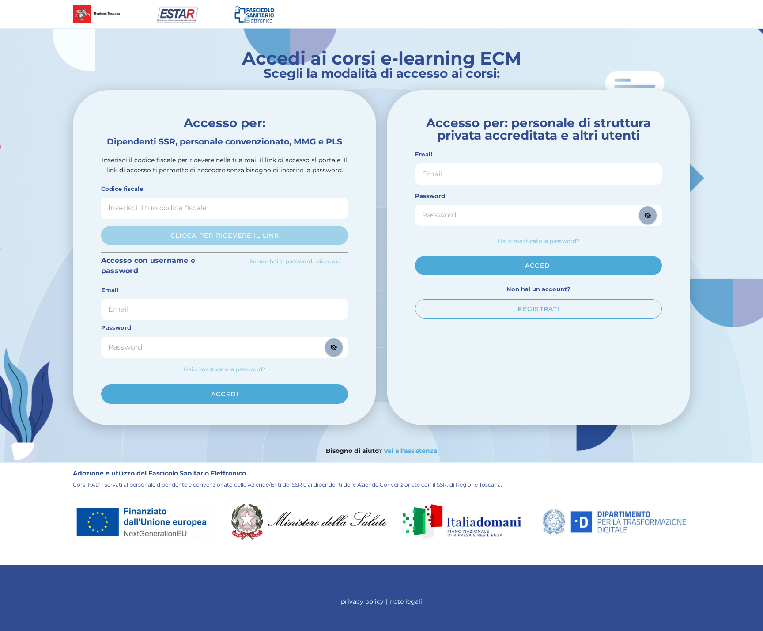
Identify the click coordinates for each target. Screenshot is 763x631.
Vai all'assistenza (410, 451)
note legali (405, 601)
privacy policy (362, 601)
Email (109, 289)
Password (116, 327)
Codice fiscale (122, 188)
